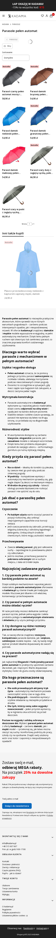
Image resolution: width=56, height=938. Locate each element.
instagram (41, 928)
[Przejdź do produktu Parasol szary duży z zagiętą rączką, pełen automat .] (42, 155)
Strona (24, 224)
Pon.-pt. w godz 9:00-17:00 (14, 849)
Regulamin (31, 812)
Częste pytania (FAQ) (11, 870)
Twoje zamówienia (10, 888)
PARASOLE (16, 24)
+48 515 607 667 (9, 846)
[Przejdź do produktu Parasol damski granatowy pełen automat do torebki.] (42, 116)
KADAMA (5, 24)
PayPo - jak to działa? (11, 873)
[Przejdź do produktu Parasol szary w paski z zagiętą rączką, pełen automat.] (14, 195)
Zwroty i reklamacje (11, 867)
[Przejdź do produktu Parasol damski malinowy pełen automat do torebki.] (14, 155)
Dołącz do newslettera (17, 805)
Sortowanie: (7, 52)
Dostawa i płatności (11, 864)
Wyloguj (5, 894)
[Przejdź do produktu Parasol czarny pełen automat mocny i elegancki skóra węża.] (14, 77)
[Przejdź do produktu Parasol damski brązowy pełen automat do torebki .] (42, 77)
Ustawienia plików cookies (14, 915)
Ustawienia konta (9, 891)
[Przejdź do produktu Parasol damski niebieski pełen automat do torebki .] (14, 116)
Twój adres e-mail (10, 799)
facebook (28, 928)
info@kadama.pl (9, 843)
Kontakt (5, 861)
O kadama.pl (7, 906)
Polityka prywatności (11, 912)
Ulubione (6, 885)
